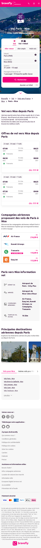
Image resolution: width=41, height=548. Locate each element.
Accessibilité (6, 485)
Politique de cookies (8, 446)
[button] (8, 395)
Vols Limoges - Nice (10, 384)
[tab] (14, 42)
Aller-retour (9, 49)
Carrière (4, 453)
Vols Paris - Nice (9, 378)
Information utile (7, 478)
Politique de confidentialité (11, 442)
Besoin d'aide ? (7, 468)
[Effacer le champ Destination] (35, 60)
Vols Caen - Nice (9, 387)
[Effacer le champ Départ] (35, 54)
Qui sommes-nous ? (8, 435)
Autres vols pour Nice (26, 371)
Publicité (5, 456)
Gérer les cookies (8, 449)
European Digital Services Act (12, 481)
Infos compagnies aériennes (11, 471)
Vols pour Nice (9, 371)
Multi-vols (32, 49)
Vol (12, 99)
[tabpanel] (20, 387)
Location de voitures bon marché (13, 475)
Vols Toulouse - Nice (11, 391)
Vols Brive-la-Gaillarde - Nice (13, 381)
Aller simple (21, 49)
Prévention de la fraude (10, 488)
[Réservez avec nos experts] (28, 3)
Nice (3, 101)
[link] (20, 156)
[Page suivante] (37, 371)
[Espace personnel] (34, 3)
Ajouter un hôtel (26, 85)
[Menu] (39, 3)
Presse (4, 459)
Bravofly (4, 99)
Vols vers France (24, 99)
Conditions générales (9, 439)
